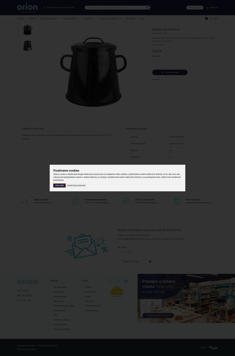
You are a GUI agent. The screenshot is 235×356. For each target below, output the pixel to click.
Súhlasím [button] (59, 185)
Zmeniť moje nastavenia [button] (76, 185)
